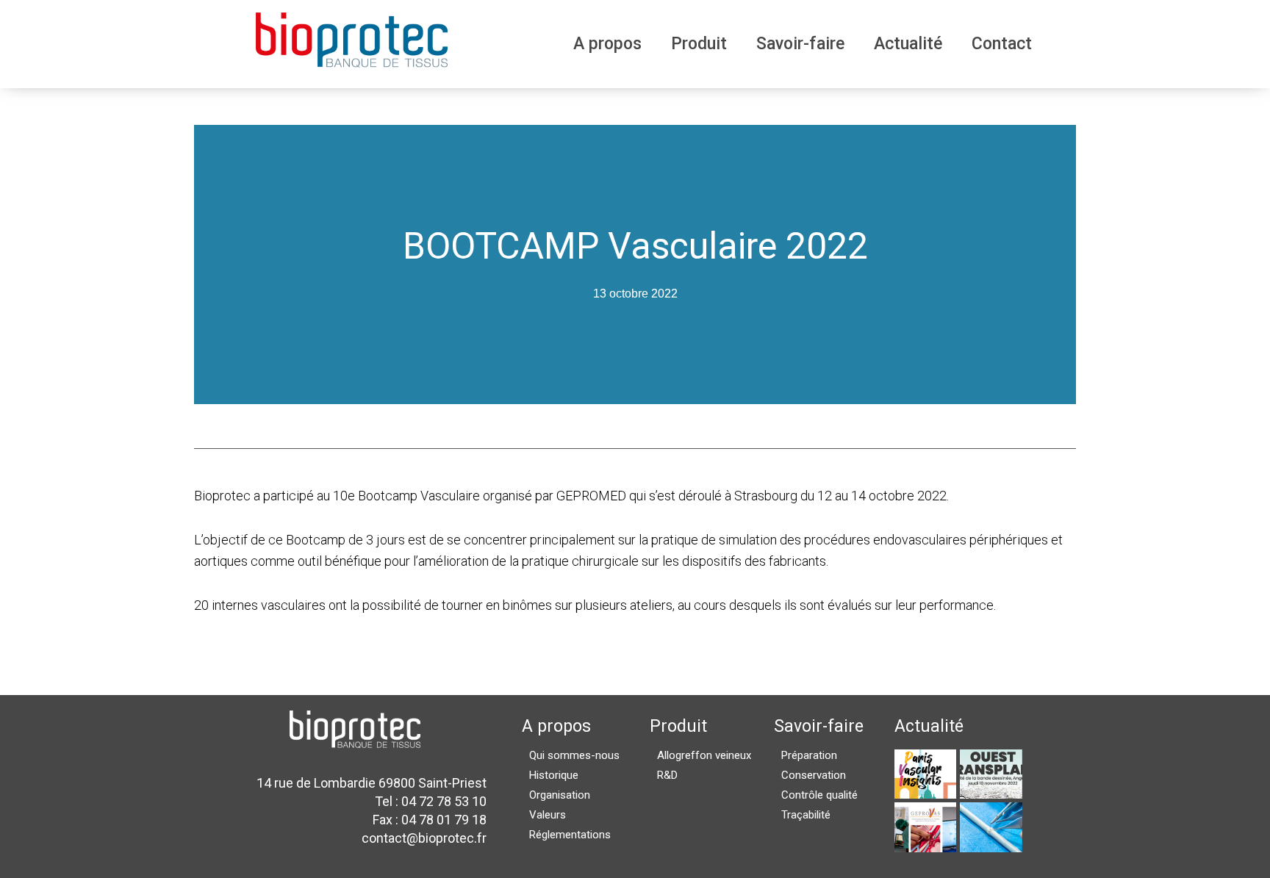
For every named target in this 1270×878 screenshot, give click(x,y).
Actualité (908, 44)
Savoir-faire (800, 44)
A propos (607, 44)
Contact (1002, 44)
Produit (699, 44)
